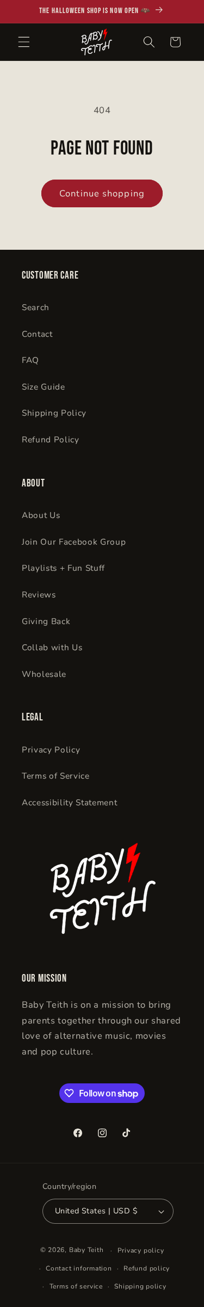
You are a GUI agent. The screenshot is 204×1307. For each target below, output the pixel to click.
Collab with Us (52, 647)
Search (36, 307)
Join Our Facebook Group (74, 541)
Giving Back (46, 621)
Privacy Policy (51, 749)
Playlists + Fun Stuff (63, 568)
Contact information (79, 1268)
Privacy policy (141, 1250)
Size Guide (43, 386)
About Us (41, 515)
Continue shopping (102, 193)
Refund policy (146, 1268)
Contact (37, 334)
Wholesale (44, 674)
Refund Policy (50, 439)
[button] (24, 42)
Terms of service (76, 1286)
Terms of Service (56, 775)
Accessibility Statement (69, 802)
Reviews (39, 594)
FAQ (30, 360)
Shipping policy (140, 1286)
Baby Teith (86, 1250)
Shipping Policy (54, 412)
